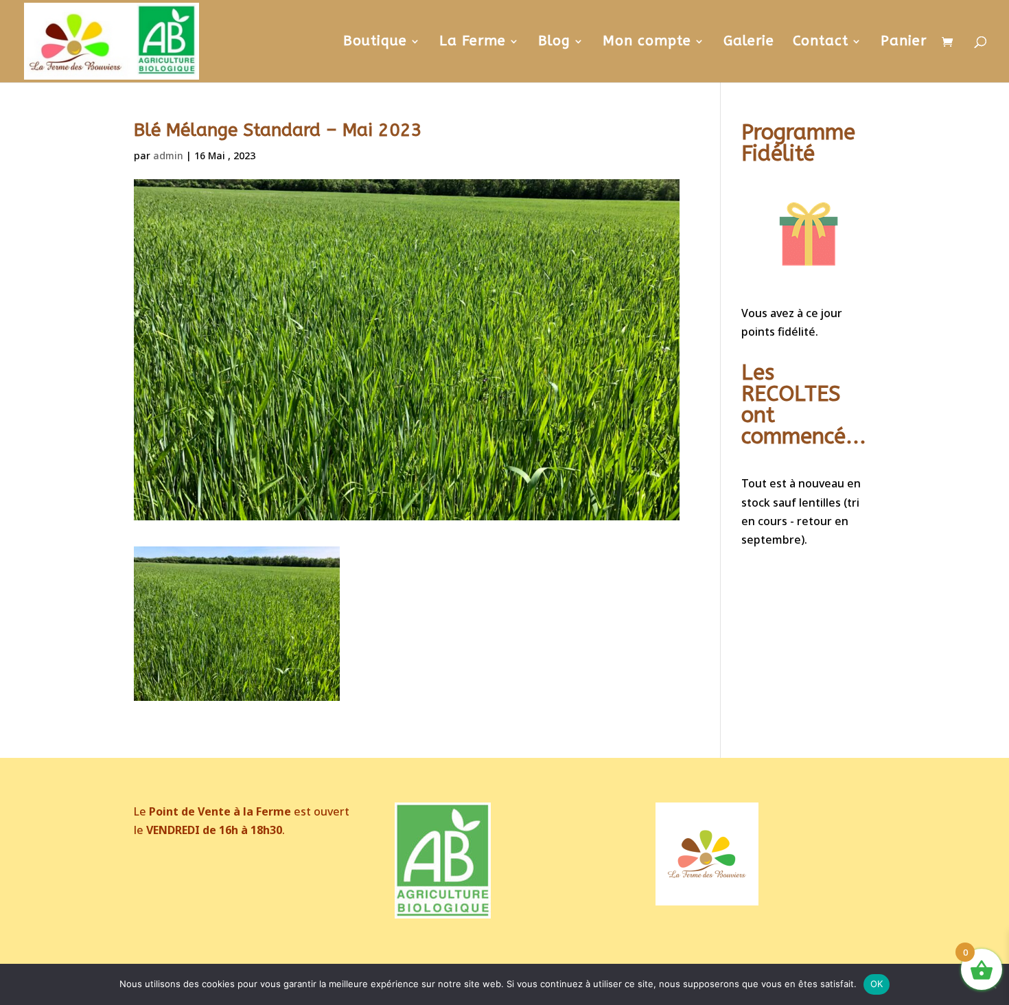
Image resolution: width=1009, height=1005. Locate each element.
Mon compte (647, 42)
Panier (904, 42)
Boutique (375, 42)
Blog (554, 42)
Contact (820, 42)
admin (168, 155)
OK (876, 983)
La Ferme (472, 42)
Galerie (748, 42)
